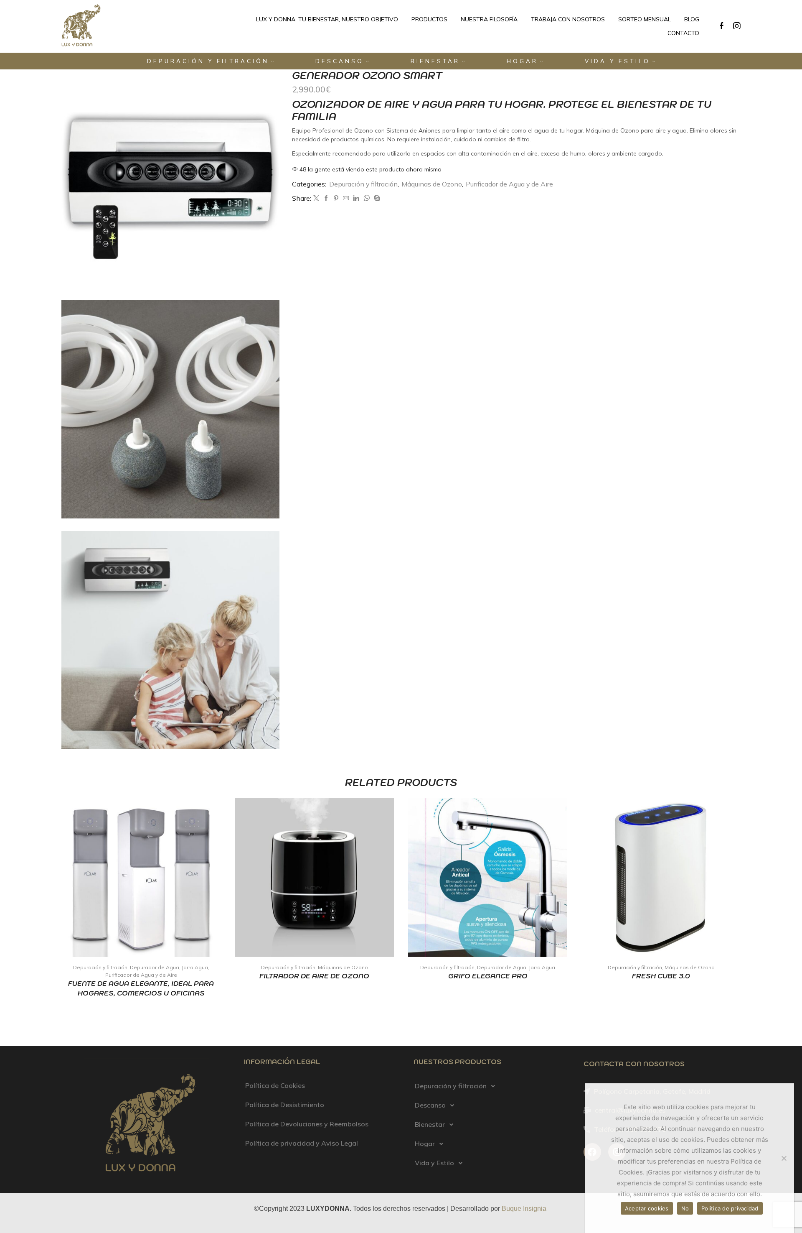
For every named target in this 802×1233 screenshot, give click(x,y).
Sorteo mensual (644, 19)
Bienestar (435, 61)
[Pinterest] (336, 198)
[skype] (376, 198)
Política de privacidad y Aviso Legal (301, 1143)
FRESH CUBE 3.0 (661, 976)
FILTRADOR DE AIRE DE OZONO (314, 976)
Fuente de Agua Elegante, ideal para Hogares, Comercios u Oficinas (141, 988)
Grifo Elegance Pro (488, 976)
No (685, 1208)
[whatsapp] (366, 198)
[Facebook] (722, 26)
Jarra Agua (195, 967)
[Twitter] (316, 198)
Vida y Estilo (617, 61)
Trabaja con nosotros (568, 19)
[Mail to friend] (346, 198)
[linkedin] (356, 198)
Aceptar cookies (647, 1208)
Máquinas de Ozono (431, 184)
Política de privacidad (730, 1208)
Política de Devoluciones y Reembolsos (306, 1124)
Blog (691, 19)
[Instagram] (737, 26)
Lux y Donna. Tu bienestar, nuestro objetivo (327, 19)
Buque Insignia (524, 1208)
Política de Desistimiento (284, 1104)
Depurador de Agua (154, 967)
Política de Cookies (275, 1085)
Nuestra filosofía (489, 19)
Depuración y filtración (208, 61)
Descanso (339, 61)
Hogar (522, 61)
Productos (429, 19)
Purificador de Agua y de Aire (509, 184)
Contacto (683, 33)
